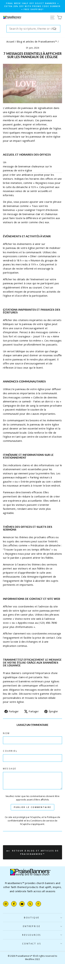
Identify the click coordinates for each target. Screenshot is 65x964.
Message (9, 768)
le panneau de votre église (19, 248)
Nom (6, 733)
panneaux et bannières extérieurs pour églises (31, 681)
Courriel (10, 750)
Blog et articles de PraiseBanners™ (37, 41)
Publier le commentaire (32, 807)
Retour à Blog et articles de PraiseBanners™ (35, 852)
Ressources (31, 934)
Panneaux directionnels (17, 492)
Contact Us (31, 943)
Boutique (31, 917)
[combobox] (33, 29)
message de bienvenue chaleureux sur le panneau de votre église (27, 168)
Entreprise (31, 926)
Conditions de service (42, 820)
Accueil (10, 41)
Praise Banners (12, 673)
